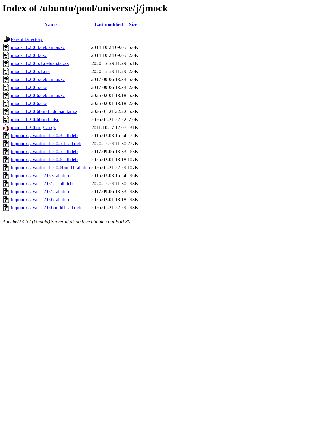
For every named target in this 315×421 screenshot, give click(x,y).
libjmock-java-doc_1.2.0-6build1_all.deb (50, 167)
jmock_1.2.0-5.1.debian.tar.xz (40, 63)
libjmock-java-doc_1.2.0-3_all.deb (44, 135)
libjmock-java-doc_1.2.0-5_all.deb (44, 151)
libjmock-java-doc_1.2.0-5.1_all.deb (46, 143)
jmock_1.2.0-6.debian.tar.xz (38, 95)
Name (50, 24)
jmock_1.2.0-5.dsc (29, 87)
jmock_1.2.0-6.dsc (29, 103)
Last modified (108, 24)
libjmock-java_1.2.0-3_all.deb (40, 175)
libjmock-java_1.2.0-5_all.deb (40, 191)
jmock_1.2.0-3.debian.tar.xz (38, 47)
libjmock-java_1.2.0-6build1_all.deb (46, 207)
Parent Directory (27, 39)
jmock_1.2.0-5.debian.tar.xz (38, 79)
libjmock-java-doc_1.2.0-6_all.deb (44, 159)
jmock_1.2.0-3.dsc (29, 55)
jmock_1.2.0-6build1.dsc (35, 119)
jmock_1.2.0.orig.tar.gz (33, 127)
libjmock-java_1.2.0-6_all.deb (40, 199)
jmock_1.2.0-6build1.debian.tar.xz (44, 111)
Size (133, 24)
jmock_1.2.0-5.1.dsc (30, 71)
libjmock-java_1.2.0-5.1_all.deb (42, 183)
